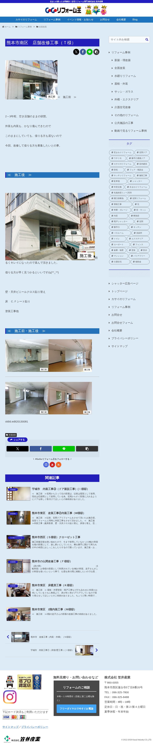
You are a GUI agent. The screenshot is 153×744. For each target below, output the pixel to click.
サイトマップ (119, 346)
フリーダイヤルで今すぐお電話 (76, 708)
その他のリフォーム (126, 115)
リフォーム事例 (120, 52)
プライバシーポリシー (124, 338)
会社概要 (116, 330)
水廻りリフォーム (125, 75)
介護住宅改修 (122, 107)
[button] (96, 52)
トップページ (119, 291)
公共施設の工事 (123, 122)
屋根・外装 (121, 83)
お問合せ (116, 314)
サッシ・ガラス (123, 91)
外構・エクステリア (126, 99)
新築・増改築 (122, 60)
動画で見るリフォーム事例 (130, 130)
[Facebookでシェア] (83, 52)
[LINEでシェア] (90, 52)
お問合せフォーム (122, 322)
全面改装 (12, 435)
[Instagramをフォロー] (46, 464)
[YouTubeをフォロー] (52, 464)
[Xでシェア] (76, 52)
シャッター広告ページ (124, 283)
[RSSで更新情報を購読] (58, 464)
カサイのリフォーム (123, 299)
